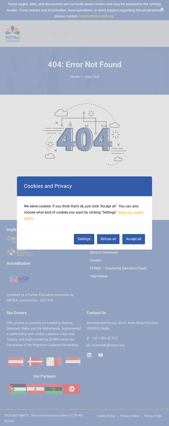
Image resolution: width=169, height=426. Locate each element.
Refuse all (108, 239)
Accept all (133, 239)
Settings (84, 239)
